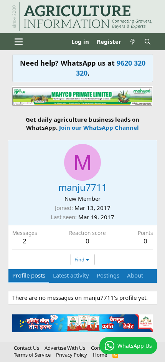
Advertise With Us (65, 347)
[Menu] (19, 42)
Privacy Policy (71, 354)
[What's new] (132, 42)
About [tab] (135, 275)
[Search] (147, 42)
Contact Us (26, 347)
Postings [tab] (108, 275)
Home (100, 354)
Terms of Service (32, 354)
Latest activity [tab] (71, 275)
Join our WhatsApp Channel (99, 127)
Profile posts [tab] (28, 275)
